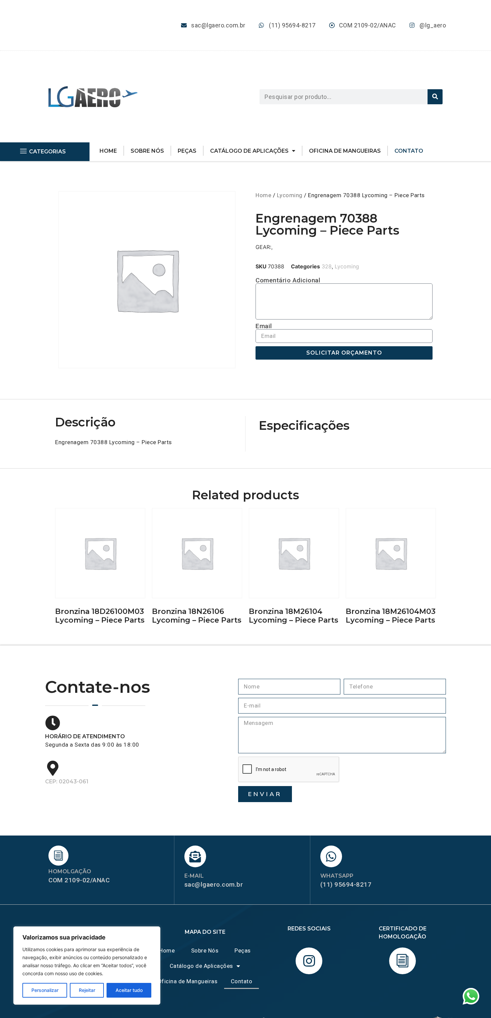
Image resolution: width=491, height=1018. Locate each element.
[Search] (435, 96)
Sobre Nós (147, 151)
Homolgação (69, 871)
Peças (187, 151)
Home (108, 151)
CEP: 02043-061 (67, 781)
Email (264, 326)
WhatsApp (336, 876)
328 (327, 266)
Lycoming (290, 195)
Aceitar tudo (129, 990)
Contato (408, 151)
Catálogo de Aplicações (249, 151)
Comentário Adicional (288, 280)
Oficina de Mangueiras (345, 151)
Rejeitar (87, 990)
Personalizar (44, 990)
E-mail (194, 876)
